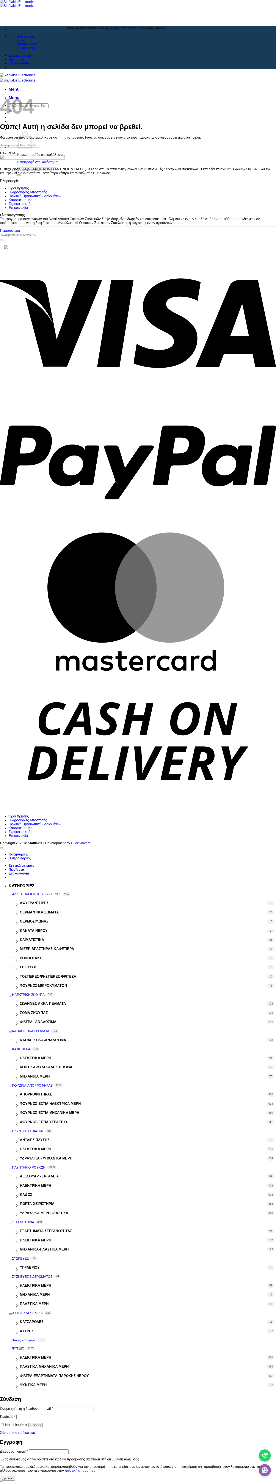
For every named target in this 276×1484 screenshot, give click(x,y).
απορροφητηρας (36, 1094)
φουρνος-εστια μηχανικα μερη (49, 1113)
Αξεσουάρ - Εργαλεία (39, 1176)
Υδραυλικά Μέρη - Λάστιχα (44, 1213)
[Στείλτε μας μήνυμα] (265, 1470)
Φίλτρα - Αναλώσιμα (38, 1022)
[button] (14, 89)
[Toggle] (10, 895)
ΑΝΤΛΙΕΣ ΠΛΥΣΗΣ (35, 1140)
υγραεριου (30, 1267)
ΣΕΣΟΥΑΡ (28, 967)
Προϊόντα (16, 59)
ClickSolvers (80, 843)
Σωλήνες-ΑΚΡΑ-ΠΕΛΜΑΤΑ (43, 1003)
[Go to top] (1, 848)
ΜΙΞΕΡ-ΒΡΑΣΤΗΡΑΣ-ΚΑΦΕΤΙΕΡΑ (47, 949)
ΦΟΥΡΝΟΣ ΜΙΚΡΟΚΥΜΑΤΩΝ (43, 985)
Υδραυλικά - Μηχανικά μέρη (46, 1158)
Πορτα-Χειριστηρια (37, 1204)
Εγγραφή (7, 1478)
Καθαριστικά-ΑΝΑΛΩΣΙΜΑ (43, 1040)
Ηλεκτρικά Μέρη (35, 1185)
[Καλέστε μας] (265, 1455)
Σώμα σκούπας (34, 1013)
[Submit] (19, 175)
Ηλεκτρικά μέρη (35, 1149)
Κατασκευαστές (20, 200)
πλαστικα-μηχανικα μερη (44, 1366)
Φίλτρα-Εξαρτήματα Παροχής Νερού (54, 1376)
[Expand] (16, 903)
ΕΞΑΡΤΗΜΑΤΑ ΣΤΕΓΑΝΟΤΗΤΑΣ (46, 1231)
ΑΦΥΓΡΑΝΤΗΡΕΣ (34, 903)
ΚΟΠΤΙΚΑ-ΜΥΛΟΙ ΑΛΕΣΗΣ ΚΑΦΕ (47, 1067)
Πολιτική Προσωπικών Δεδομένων (35, 196)
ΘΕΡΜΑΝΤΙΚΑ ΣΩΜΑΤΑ (39, 912)
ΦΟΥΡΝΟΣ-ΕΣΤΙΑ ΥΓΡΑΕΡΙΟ (43, 1122)
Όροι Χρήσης (19, 188)
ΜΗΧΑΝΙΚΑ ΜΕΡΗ (35, 1076)
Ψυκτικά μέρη (33, 1385)
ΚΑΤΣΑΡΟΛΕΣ (32, 1322)
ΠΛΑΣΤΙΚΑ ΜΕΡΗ (34, 1304)
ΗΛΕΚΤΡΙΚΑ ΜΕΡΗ (35, 1058)
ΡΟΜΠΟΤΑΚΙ (30, 958)
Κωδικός (8, 1416)
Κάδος (26, 1194)
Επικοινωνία (19, 63)
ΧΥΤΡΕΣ (27, 1331)
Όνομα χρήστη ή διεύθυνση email (26, 1408)
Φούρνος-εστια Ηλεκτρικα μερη (50, 1103)
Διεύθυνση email (14, 1451)
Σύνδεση (35, 1425)
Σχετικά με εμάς (21, 55)
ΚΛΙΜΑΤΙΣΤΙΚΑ (32, 940)
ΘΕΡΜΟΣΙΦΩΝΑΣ (34, 921)
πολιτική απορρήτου (80, 1470)
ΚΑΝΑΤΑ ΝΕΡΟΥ (34, 930)
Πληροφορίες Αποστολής (28, 192)
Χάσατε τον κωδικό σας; (18, 1432)
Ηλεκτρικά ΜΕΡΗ (35, 1357)
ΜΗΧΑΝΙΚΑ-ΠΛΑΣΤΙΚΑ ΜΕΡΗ (44, 1249)
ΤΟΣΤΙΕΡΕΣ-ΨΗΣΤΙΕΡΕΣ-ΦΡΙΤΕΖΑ (48, 976)
